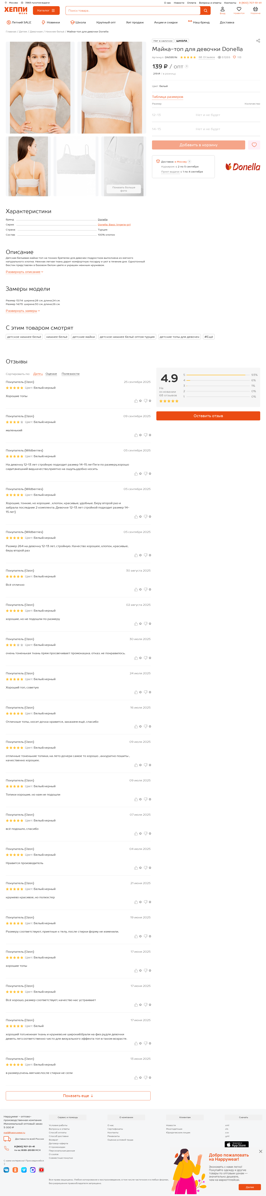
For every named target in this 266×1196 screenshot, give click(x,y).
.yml (227, 1136)
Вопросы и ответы (210, 2)
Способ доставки (59, 1136)
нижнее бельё (56, 337)
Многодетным (174, 1129)
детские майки (84, 337)
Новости (179, 2)
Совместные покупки (61, 1158)
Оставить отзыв (208, 416)
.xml (227, 1125)
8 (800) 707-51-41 (250, 2)
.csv (227, 1132)
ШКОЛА (181, 40)
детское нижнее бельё (24, 337)
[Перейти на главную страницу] (15, 10)
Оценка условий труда (120, 1140)
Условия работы (58, 1125)
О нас (167, 2)
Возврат (53, 1140)
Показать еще (76, 1096)
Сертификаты (115, 1129)
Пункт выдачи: (170, 171)
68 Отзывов (207, 57)
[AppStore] (237, 1144)
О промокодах (57, 1147)
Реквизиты (113, 1136)
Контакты (230, 2)
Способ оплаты (57, 1132)
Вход (222, 13)
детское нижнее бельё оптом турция (127, 337)
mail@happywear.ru (14, 1132)
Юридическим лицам (178, 1132)
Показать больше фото (123, 189)
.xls (226, 1129)
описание (23, 272)
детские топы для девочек (179, 337)
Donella (102, 219)
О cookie (53, 1154)
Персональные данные (62, 1150)
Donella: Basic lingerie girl (114, 224)
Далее (250, 1187)
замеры (21, 311)
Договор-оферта (58, 1143)
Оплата (191, 2)
